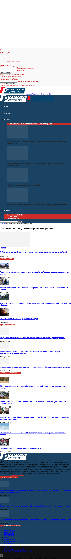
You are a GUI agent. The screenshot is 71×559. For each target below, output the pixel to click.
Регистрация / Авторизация (12, 61)
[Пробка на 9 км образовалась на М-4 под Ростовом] (4, 445)
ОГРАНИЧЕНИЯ (9, 548)
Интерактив (14, 124)
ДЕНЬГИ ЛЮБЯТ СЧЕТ (13, 218)
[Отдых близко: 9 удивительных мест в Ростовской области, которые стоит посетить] (4, 502)
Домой (2, 223)
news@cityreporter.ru (17, 475)
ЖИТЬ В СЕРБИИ (12, 216)
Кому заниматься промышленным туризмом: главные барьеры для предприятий (32, 338)
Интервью (22, 124)
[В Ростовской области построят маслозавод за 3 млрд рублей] (15, 246)
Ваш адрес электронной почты (27, 81)
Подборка (48, 124)
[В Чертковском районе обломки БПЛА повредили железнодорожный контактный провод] (4, 429)
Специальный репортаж (15, 215)
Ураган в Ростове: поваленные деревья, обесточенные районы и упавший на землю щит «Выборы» (35, 304)
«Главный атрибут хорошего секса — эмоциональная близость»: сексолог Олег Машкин (35, 520)
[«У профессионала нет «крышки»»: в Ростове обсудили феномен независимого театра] (4, 364)
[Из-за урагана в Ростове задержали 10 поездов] (4, 315)
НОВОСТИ (7, 107)
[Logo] (13, 101)
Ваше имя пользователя (25, 69)
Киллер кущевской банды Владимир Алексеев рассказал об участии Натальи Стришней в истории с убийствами (35, 491)
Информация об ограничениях (10, 76)
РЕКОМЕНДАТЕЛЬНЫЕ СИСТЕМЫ (15, 550)
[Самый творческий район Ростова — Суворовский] (17, 181)
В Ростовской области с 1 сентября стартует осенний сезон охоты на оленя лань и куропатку (33, 387)
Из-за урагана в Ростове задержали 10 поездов (19, 319)
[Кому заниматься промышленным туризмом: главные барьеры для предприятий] (4, 334)
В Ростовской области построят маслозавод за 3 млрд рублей (33, 252)
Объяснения (40, 124)
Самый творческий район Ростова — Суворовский (23, 185)
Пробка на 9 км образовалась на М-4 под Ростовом (20, 448)
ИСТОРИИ (7, 120)
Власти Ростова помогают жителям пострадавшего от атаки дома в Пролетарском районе (34, 288)
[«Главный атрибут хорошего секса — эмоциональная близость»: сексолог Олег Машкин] (4, 516)
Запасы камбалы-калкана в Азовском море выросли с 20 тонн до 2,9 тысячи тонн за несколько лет (34, 402)
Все (8, 124)
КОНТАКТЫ (8, 546)
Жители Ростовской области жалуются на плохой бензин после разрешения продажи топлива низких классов (34, 418)
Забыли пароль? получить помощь (12, 74)
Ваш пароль (21, 70)
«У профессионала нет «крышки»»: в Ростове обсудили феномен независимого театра (35, 367)
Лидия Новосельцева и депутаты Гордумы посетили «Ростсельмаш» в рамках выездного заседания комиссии (31, 352)
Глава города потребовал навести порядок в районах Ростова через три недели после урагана (34, 273)
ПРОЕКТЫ (7, 211)
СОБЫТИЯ (7, 113)
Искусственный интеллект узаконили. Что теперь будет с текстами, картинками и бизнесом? (38, 205)
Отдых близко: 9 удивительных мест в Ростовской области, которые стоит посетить (34, 506)
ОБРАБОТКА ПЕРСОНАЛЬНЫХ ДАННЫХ (18, 552)
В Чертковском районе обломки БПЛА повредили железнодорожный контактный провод (33, 434)
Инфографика (31, 124)
